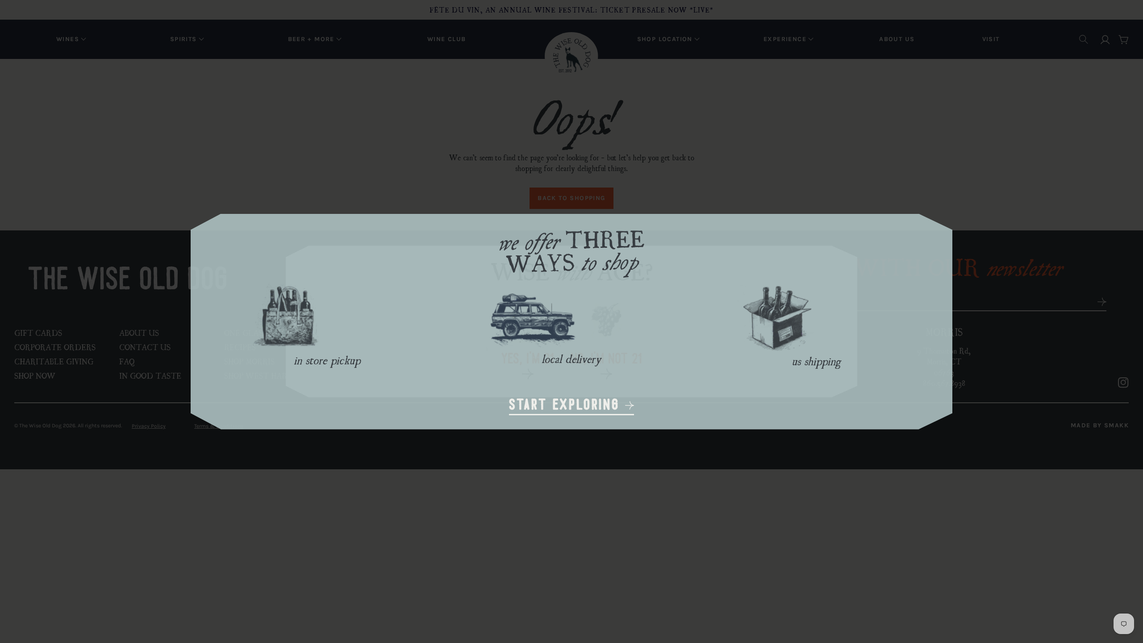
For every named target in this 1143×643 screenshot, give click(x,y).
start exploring (567, 405)
